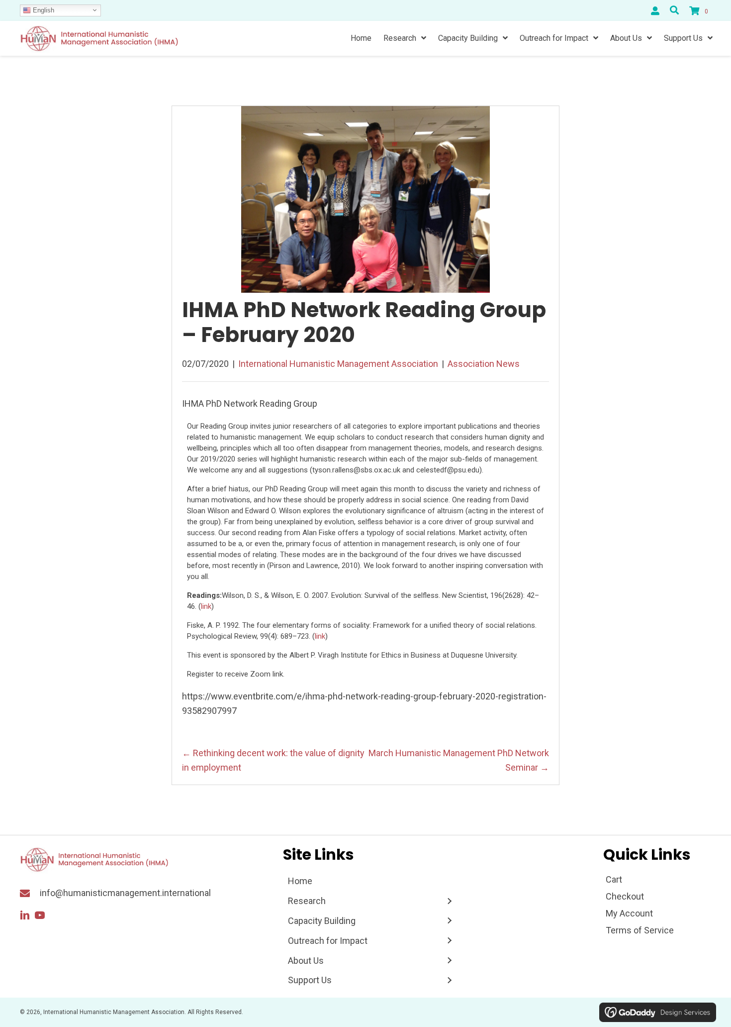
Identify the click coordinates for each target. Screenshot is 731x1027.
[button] (25, 915)
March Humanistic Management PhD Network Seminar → (458, 760)
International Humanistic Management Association (338, 363)
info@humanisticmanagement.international (125, 893)
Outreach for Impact (327, 940)
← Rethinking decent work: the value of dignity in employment (273, 760)
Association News (484, 363)
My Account (629, 913)
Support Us (310, 980)
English (42, 9)
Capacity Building (322, 920)
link (206, 606)
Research (307, 901)
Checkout (625, 896)
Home (300, 881)
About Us (306, 960)
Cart (614, 879)
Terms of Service (640, 930)
